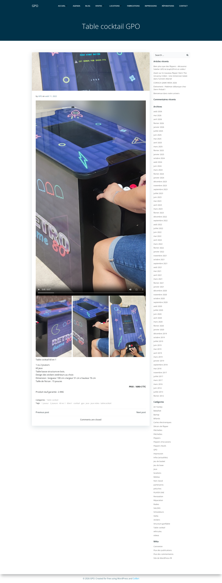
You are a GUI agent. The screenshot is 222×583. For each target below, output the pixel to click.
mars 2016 (158, 384)
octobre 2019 (159, 337)
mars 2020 (158, 322)
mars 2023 (158, 209)
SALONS (157, 508)
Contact (183, 6)
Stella (156, 516)
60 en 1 (62, 403)
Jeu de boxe (159, 465)
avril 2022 (158, 240)
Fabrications (133, 6)
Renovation (158, 496)
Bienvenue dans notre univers (166, 93)
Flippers (157, 438)
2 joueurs (54, 403)
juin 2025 (157, 135)
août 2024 (158, 162)
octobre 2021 (159, 259)
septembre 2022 (161, 220)
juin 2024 (157, 166)
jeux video (95, 403)
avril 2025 (158, 142)
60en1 (69, 403)
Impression (158, 453)
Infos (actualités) (161, 457)
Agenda (76, 6)
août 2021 (158, 267)
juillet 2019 (158, 341)
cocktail (76, 403)
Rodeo (156, 504)
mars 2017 (158, 380)
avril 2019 (158, 353)
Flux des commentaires (163, 554)
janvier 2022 (159, 251)
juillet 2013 (158, 392)
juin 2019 (157, 345)
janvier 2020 (159, 329)
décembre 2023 (160, 181)
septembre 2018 (161, 364)
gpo (82, 403)
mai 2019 (157, 349)
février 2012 (159, 396)
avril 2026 (158, 119)
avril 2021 (158, 275)
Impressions (151, 6)
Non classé (158, 481)
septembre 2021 (161, 263)
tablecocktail (106, 403)
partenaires (159, 485)
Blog (87, 6)
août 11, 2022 (51, 96)
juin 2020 (157, 314)
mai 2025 (157, 139)
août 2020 (158, 306)
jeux (87, 403)
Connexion (158, 546)
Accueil (61, 6)
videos (156, 535)
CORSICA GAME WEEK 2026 (165, 83)
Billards (157, 418)
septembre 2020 (161, 302)
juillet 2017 (158, 376)
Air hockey (158, 407)
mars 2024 (158, 170)
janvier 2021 (159, 287)
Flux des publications (163, 550)
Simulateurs (159, 512)
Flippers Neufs (160, 446)
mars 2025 (158, 146)
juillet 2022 (158, 228)
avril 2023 (158, 205)
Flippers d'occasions (162, 442)
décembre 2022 (160, 216)
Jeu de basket (159, 461)
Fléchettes (158, 430)
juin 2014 (157, 388)
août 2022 (158, 224)
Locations (114, 6)
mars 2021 (158, 279)
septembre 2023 (161, 189)
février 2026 (159, 123)
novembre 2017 (160, 372)
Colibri (136, 578)
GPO (40, 96)
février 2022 (159, 248)
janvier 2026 (159, 127)
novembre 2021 (160, 255)
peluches (157, 488)
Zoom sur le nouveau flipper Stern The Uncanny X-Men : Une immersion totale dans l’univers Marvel (170, 76)
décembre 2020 (160, 290)
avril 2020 (158, 318)
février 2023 (159, 212)
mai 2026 (157, 115)
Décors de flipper (161, 426)
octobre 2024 (159, 158)
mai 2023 (157, 201)
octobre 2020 (159, 298)
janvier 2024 (159, 177)
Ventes (98, 6)
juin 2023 (157, 197)
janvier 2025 (159, 154)
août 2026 (158, 111)
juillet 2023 (158, 193)
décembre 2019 (160, 333)
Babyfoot (157, 410)
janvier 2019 (159, 360)
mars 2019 (158, 357)
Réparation (158, 500)
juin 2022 (157, 232)
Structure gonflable (162, 524)
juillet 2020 (158, 310)
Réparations (168, 6)
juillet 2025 (158, 131)
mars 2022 (158, 244)
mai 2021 (157, 271)
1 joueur (45, 403)
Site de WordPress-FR (163, 558)
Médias (157, 477)
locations (157, 473)
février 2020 (159, 326)
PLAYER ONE (159, 492)
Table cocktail (52, 400)
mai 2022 (157, 236)
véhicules (158, 531)
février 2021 (159, 283)
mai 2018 (157, 368)
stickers (157, 520)
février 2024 (159, 174)
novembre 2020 (160, 294)
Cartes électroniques (162, 422)
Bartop (156, 414)
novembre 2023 (160, 185)
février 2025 (159, 150)
